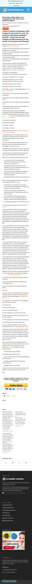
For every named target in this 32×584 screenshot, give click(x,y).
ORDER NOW (5, 28)
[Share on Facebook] (5, 463)
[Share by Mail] (26, 463)
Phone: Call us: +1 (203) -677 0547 (15, 3)
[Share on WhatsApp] (19, 463)
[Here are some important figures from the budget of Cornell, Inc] (21, 419)
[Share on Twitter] (12, 463)
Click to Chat (16, 5)
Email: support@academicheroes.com (15, 1)
